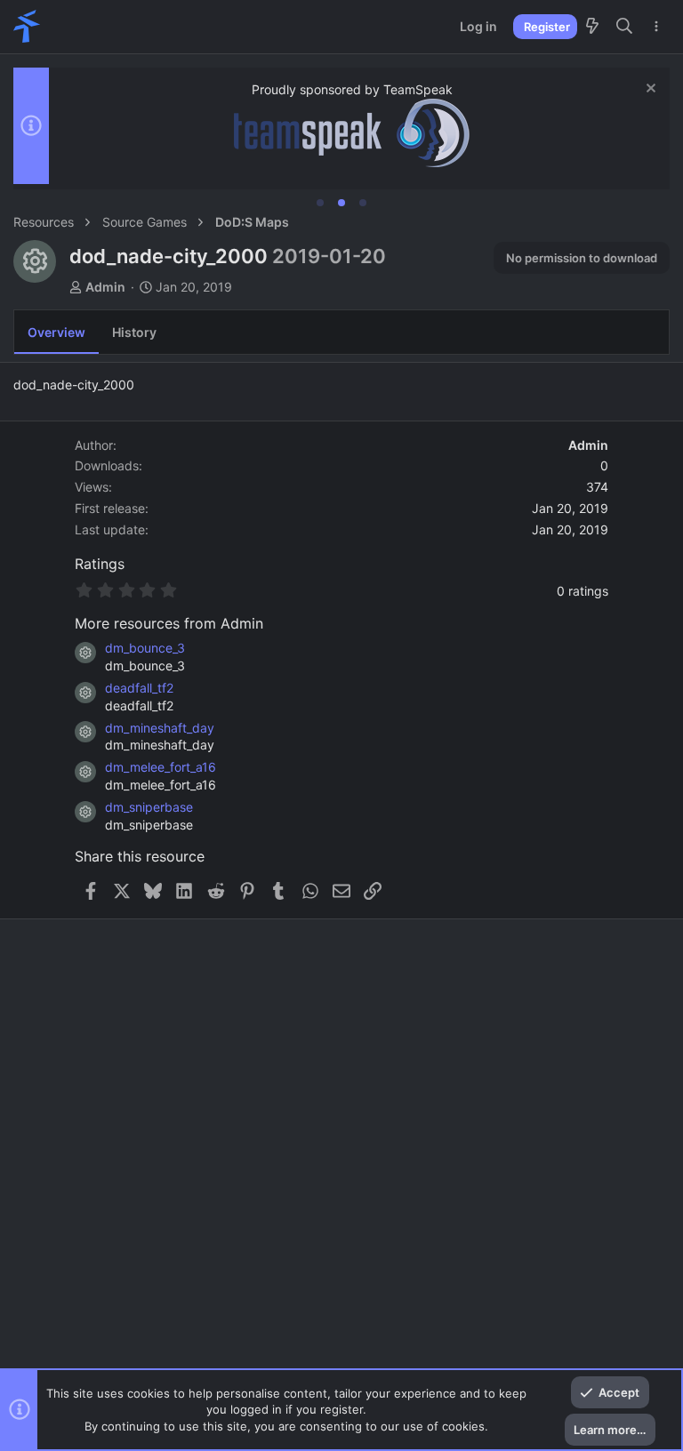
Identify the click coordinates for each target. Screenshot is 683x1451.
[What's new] (592, 27)
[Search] (624, 27)
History (134, 332)
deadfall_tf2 (139, 687)
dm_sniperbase (149, 806)
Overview (56, 332)
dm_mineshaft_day (159, 727)
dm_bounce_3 (145, 647)
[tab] (320, 202)
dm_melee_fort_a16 (160, 766)
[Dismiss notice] (648, 90)
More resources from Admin (169, 623)
